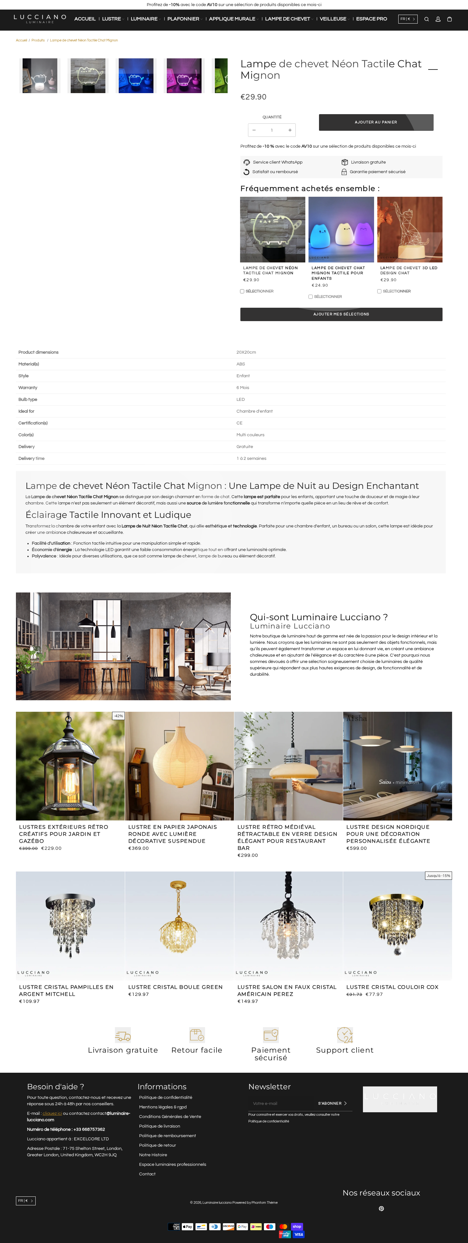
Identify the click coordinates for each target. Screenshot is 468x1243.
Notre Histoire (153, 1155)
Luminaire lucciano (217, 1202)
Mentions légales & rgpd (163, 1107)
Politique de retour (157, 1145)
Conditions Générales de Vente (170, 1116)
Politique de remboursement (167, 1136)
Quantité (272, 117)
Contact (147, 1174)
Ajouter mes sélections (342, 314)
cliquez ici (52, 1113)
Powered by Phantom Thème (255, 1202)
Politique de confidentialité (165, 1097)
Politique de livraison (159, 1126)
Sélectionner (259, 291)
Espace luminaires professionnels (172, 1164)
